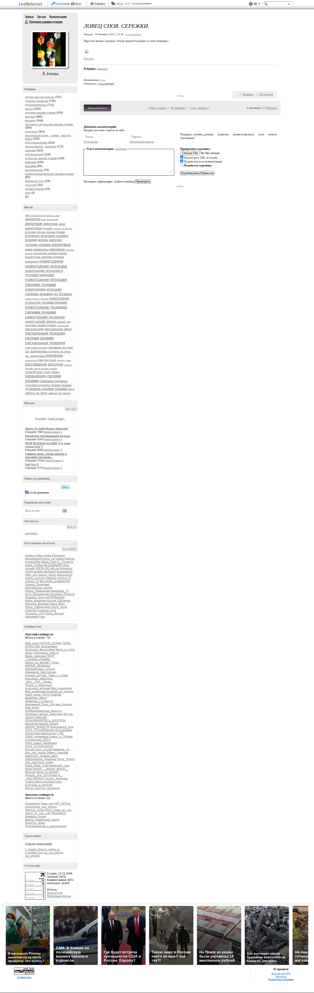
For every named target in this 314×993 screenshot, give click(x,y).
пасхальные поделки (45, 343)
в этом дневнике (38, 492)
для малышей (34, 154)
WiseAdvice (58, 813)
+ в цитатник (133, 34)
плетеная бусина (36, 347)
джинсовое (33, 228)
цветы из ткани (59, 393)
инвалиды (41, 249)
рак (40, 360)
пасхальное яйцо (57, 329)
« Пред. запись (157, 108)
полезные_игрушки (37, 688)
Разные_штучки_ (36, 675)
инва (28, 249)
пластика (31, 185)
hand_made (45, 762)
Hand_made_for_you (58, 810)
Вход (78, 3)
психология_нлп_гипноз (41, 806)
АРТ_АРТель (62, 803)
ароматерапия (34, 189)
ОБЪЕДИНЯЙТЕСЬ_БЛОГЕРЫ (45, 720)
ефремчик (31, 616)
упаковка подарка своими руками (48, 385)
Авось (119, 3)
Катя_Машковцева (37, 594)
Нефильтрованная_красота (43, 710)
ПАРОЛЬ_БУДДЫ (50, 643)
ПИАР (50, 656)
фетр (71, 389)
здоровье (61, 244)
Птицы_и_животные (38, 685)
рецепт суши (64, 360)
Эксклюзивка (49, 646)
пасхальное (34, 329)
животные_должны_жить (41, 756)
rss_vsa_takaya (53, 852)
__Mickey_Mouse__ (55, 768)
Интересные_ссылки (38, 749)
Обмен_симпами (57, 752)
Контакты (281, 976)
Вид (257, 4)
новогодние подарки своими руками (46, 310)
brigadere (66, 568)
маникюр (32, 261)
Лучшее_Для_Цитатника (41, 775)
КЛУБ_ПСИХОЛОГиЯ (39, 746)
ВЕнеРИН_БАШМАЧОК (55, 581)
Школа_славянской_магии (42, 819)
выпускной (52, 219)
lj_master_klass (35, 849)
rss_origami (32, 855)
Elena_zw (48, 558)
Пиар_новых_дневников (41, 743)
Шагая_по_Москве (37, 662)
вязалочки (31, 723)
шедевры (31, 533)
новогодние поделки (45, 317)
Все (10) (71, 408)
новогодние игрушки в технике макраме (44, 273)
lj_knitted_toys (34, 852)
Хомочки (55, 694)
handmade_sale (59, 765)
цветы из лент (36, 393)
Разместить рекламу (281, 979)
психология (31, 360)
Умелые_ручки (34, 810)
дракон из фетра (62, 228)
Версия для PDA (281, 973)
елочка (30, 232)
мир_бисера (64, 704)
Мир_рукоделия (61, 688)
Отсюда (89, 58)
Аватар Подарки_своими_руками (49, 49)
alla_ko (55, 568)
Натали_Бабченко (58, 600)
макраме (30, 162)
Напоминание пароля (142, 141)
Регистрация (62, 3)
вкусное (30, 116)
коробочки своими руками (50, 253)
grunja (29, 571)
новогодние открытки (37, 299)
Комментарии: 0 (52, 432)
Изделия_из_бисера (59, 691)
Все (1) (71, 526)
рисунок (55, 364)
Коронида (56, 594)
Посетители (55, 893)
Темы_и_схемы (58, 675)
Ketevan (70, 558)
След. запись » (199, 108)
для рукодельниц (36, 142)
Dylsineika (58, 555)
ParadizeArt (32, 803)
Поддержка (251, 4)
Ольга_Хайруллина (37, 607)
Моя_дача (31, 643)
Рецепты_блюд (35, 823)
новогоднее (51, 261)
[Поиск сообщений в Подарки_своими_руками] (65, 487)
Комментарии (58, 16)
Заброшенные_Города (40, 669)
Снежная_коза (46, 610)
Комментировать (97, 108)
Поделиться (266, 94)
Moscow (30, 772)
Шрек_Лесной (55, 613)
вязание (30, 120)
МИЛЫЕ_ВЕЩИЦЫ (37, 665)
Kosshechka (32, 562)
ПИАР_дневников (36, 736)
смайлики (121, 149)
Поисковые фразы (59, 896)
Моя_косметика (35, 691)
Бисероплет (49, 733)
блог (28, 192)
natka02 (51, 578)
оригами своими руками (40, 325)
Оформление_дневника (40, 759)
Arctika (29, 555)
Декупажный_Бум (61, 727)
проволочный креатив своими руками (49, 174)
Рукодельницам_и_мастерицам (45, 826)
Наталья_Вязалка (37, 603)
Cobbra (39, 555)
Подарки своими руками (27, 22)
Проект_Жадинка (56, 778)
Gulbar (59, 558)
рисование (36, 364)
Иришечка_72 (60, 591)
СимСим (30, 610)
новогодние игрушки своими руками (46, 282)
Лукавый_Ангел (35, 597)
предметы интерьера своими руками (49, 124)
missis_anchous (35, 578)
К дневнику (178, 108)
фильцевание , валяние (40, 146)
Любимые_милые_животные (44, 714)
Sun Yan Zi (32, 464)
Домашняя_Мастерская (40, 672)
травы (55, 372)
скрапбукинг (34, 372)
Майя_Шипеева (35, 600)
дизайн (48, 228)
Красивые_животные (39, 678)
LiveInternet (31, 4)
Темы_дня (47, 803)
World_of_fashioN (47, 772)
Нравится (248, 94)
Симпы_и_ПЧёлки (61, 736)
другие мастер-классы (39, 97)
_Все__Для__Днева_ (39, 681)
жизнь (43, 240)
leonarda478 (65, 571)
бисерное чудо (34, 181)
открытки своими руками (41, 158)
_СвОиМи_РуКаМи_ (38, 659)
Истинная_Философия (40, 649)
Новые (271, 108)
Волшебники (63, 730)
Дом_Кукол (32, 707)
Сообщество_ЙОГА (38, 739)
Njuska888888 (53, 565)
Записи (29, 16)
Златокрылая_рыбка (38, 587)
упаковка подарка (53, 381)
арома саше (53, 215)
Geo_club (31, 762)
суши (47, 372)
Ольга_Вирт (57, 603)
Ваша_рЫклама (35, 656)
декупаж (33, 223)
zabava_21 (32, 581)
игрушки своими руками (40, 112)
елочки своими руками (50, 232)
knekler (38, 571)
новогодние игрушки (46, 266)
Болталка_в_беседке (39, 785)
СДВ (60, 733)
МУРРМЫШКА (55, 597)
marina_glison (47, 574)
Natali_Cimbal (34, 565)
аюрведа (32, 219)
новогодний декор (40, 322)
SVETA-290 (42, 568)
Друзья (41, 16)
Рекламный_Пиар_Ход (40, 704)
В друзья (52, 73)
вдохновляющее (35, 105)
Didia (47, 555)
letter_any (31, 574)
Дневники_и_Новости (39, 701)
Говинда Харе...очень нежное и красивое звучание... (46, 455)
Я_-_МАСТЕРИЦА (44, 777)
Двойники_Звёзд (36, 698)
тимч (42, 616)
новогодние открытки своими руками (47, 300)
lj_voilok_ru (52, 849)
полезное (31, 131)
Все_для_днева (35, 752)
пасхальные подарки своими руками (45, 335)
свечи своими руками (45, 368)
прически (54, 355)
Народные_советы (46, 652)
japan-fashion (33, 768)
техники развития (36, 101)
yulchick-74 (64, 578)
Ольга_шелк (59, 607)
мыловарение (34, 170)
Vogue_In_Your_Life (38, 813)
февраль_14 (61, 749)
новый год (64, 322)
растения (50, 360)
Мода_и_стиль (65, 649)
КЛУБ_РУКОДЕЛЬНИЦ (40, 730)
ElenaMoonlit (33, 558)
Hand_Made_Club (36, 765)
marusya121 (64, 574)
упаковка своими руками (46, 389)
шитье (29, 108)
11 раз (102, 80)
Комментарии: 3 (54, 460)
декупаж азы (54, 224)
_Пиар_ (55, 662)
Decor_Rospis (66, 759)
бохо (43, 219)
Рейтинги (99, 3)
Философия (32, 733)
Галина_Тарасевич (37, 584)
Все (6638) (69, 548)
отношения (63, 325)
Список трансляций (38, 843)
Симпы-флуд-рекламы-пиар (43, 781)
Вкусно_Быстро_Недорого (42, 788)
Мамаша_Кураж (35, 816)
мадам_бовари (49, 723)
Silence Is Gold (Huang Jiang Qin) (46, 428)
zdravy (29, 652)
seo (27, 215)
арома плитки (38, 215)
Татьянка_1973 (35, 613)
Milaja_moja (49, 562)
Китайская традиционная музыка (47, 436)
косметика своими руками (44, 257)
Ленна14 (69, 594)
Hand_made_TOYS (37, 694)
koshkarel (50, 571)
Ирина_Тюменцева (37, 591)
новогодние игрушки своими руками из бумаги (48, 291)
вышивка (31, 166)
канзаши (57, 249)
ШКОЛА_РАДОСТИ (37, 727)
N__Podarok (65, 562)
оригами (30, 150)
